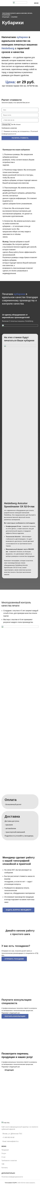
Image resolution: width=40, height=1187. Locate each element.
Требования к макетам (9, 1160)
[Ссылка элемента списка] (20, 1137)
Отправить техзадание (14, 959)
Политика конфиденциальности (12, 1177)
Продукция (9, 1070)
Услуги (4, 1153)
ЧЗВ (3, 1164)
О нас (3, 1157)
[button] (18, 910)
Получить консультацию (15, 1016)
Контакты (5, 1167)
